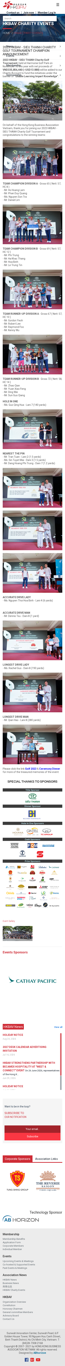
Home (6, 33)
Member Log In (47, 12)
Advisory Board (11, 1315)
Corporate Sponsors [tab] (17, 1159)
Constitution (9, 1305)
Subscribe (32, 1136)
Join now (28, 12)
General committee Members (18, 1312)
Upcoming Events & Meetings (18, 1261)
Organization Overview (14, 1302)
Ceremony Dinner (49, 768)
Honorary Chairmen (13, 1308)
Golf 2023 (30, 768)
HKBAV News (10, 1279)
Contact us (13, 12)
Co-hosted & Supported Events (19, 1264)
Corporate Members (13, 1245)
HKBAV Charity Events (14, 1290)
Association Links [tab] (46, 1159)
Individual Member (12, 1249)
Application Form (12, 1242)
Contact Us (8, 1319)
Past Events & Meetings (15, 1268)
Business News (11, 1283)
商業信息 (7, 1286)
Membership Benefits (14, 1239)
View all (58, 1027)
